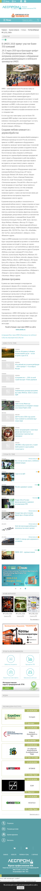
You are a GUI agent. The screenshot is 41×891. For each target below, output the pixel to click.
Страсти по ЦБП (20, 474)
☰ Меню (7, 20)
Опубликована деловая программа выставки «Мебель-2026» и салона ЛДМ (26, 393)
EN (15, 1)
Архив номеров (14, 30)
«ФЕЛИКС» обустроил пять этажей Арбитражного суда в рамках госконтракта (26, 447)
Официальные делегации (30, 678)
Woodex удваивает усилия (23, 487)
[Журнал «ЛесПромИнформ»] (20, 7)
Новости (13, 855)
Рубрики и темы (24, 855)
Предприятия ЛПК (30, 664)
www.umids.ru (20, 329)
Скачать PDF (7, 616)
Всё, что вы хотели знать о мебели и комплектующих (27, 462)
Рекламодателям (12, 829)
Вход (7, 1)
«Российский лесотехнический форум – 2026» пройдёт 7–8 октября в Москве (27, 366)
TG (25, 1)
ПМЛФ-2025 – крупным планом (25, 552)
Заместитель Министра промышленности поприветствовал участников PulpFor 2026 (26, 406)
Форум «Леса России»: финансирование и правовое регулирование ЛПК (24, 502)
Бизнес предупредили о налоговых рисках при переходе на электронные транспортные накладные (26, 433)
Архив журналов (12, 834)
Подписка (10, 823)
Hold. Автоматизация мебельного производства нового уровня (26, 527)
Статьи (23, 30)
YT (26, 848)
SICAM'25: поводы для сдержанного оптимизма (27, 540)
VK (21, 1)
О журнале (35, 855)
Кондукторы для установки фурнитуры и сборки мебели (24, 514)
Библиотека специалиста (11, 664)
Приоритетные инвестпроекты (10, 678)
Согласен (21, 888)
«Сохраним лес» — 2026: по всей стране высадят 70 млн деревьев (26, 378)
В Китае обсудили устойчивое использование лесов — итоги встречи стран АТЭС (25, 353)
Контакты (10, 840)
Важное (5, 855)
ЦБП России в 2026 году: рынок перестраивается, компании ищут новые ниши (26, 419)
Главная (4, 30)
